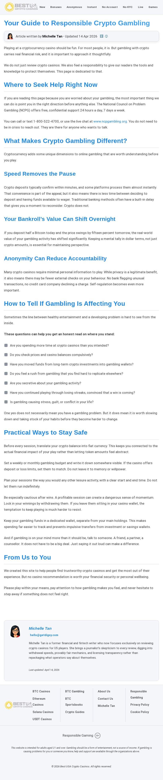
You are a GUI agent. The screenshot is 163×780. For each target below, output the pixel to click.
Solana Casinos (43, 712)
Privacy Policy (139, 704)
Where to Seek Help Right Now (50, 84)
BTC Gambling (74, 691)
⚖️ (106, 36)
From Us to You (27, 557)
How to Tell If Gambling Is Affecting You (64, 303)
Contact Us (105, 698)
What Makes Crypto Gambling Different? (65, 140)
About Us (104, 691)
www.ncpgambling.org (110, 121)
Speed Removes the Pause (40, 174)
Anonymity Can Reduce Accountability (55, 258)
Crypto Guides (74, 712)
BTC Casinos (41, 691)
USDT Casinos (42, 719)
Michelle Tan (40, 628)
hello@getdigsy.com (44, 635)
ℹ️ (101, 36)
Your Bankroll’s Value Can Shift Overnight (59, 219)
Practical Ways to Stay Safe (45, 432)
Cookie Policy (139, 712)
